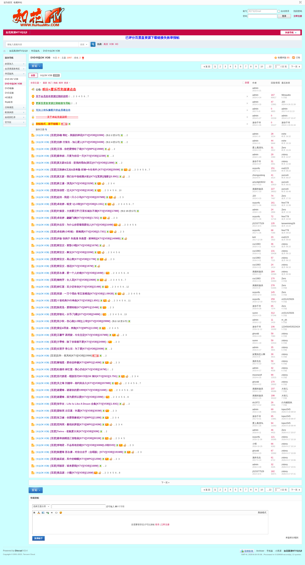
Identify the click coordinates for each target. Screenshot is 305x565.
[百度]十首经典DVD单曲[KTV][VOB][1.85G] (74, 300)
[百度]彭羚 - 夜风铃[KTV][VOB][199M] (71, 355)
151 (273, 168)
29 (272, 154)
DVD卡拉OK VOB (51, 51)
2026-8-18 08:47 (289, 419)
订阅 (298, 57)
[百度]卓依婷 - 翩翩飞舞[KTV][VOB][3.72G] (74, 217)
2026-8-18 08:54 (289, 412)
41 (272, 175)
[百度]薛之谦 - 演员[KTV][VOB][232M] (72, 183)
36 (272, 244)
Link (47, 512)
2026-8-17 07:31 (289, 474)
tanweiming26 (288, 223)
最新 (45, 83)
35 (272, 347)
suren (255, 313)
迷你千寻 (256, 122)
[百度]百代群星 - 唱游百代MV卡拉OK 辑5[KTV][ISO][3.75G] (83, 376)
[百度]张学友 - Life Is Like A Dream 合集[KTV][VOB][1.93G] (84, 403)
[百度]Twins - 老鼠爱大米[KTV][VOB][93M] (74, 431)
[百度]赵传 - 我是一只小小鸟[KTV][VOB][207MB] (77, 197)
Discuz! (19, 550)
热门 (50, 83)
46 (272, 430)
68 (272, 230)
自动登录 (285, 11)
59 (272, 333)
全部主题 (35, 83)
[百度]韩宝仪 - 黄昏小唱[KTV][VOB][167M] (74, 245)
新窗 (247, 82)
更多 (66, 83)
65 (272, 306)
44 (272, 141)
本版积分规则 (292, 537)
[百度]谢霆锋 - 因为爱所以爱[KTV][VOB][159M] (76, 396)
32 (272, 368)
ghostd (255, 333)
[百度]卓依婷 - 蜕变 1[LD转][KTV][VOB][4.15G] (77, 204)
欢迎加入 (9, 64)
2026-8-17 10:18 (289, 439)
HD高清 (8, 97)
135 (273, 223)
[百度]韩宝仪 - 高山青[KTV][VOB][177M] (73, 259)
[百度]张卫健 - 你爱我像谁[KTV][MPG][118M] (75, 417)
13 (125, 314)
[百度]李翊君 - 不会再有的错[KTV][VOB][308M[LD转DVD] (82, 445)
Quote (52, 512)
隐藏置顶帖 (247, 96)
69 (272, 409)
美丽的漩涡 (257, 189)
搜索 (82, 44)
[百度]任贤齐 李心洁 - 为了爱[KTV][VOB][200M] (77, 348)
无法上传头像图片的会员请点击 (53, 110)
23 (272, 237)
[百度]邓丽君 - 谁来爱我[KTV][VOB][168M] (74, 465)
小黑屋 (278, 551)
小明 (254, 444)
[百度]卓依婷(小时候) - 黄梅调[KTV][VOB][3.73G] (78, 231)
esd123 (285, 168)
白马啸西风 (287, 402)
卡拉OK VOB (49, 75)
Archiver (260, 551)
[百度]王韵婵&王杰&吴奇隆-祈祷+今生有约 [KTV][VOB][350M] (85, 169)
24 (272, 209)
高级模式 (262, 512)
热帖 (55, 83)
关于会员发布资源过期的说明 (52, 96)
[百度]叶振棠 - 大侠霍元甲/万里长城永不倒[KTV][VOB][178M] (84, 210)
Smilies (60, 512)
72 (272, 216)
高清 (106, 44)
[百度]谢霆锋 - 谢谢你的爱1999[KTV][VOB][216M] (78, 390)
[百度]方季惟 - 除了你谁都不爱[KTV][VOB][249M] (78, 341)
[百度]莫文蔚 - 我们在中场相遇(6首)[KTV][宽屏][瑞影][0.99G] (84, 176)
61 (272, 457)
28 (272, 134)
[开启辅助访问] (297, 2)
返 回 (207, 66)
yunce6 (285, 175)
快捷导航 (289, 32)
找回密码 (298, 11)
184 (273, 271)
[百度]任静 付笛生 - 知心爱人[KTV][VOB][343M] (77, 142)
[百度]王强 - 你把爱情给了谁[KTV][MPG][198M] (77, 148)
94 (272, 423)
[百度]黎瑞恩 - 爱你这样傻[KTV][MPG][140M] (75, 362)
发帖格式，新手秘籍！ (48, 123)
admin (255, 88)
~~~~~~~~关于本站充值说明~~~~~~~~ (57, 117)
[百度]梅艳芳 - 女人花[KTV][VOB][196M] (73, 279)
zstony (285, 154)
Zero (284, 147)
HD (116, 44)
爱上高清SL (258, 147)
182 (273, 471)
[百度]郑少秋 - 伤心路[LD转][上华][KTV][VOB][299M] (80, 321)
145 (273, 292)
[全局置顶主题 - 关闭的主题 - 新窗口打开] (33, 111)
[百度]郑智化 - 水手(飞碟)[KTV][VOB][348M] (75, 314)
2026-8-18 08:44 (289, 426)
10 (262, 66)
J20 (283, 102)
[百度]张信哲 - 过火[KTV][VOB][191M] (72, 190)
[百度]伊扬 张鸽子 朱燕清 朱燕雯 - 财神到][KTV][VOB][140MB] (85, 238)
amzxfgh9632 (258, 182)
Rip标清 (9, 102)
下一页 (294, 66)
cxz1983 (256, 244)
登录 (157, 524)
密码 (245, 16)
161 (273, 203)
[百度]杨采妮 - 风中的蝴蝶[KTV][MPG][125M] (75, 458)
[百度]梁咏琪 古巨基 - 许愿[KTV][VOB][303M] (76, 410)
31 (272, 147)
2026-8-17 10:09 (289, 453)
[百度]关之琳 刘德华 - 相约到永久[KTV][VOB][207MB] (80, 383)
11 (129, 300)
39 (272, 354)
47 (272, 102)
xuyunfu (256, 168)
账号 (245, 11)
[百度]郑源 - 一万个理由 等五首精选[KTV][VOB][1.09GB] (82, 293)
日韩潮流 (9, 107)
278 (273, 285)
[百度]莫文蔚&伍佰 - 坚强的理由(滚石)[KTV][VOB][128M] (82, 162)
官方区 (8, 122)
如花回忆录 (10, 117)
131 (273, 251)
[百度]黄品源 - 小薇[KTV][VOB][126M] (72, 472)
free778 (285, 203)
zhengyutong (258, 175)
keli (254, 237)
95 (272, 416)
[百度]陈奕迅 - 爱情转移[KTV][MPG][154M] (74, 307)
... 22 (269, 66)
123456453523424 (291, 327)
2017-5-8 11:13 (288, 111)
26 (272, 402)
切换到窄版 (300, 2)
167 (273, 95)
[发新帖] (36, 66)
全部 (33, 75)
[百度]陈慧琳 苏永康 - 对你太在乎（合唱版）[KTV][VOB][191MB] (86, 452)
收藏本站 (18, 2)
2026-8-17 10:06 (289, 460)
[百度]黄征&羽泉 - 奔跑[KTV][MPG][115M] (74, 328)
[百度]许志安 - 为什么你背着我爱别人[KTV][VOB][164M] (81, 224)
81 (272, 182)
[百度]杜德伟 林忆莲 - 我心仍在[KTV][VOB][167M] (78, 369)
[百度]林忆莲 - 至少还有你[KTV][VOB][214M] (75, 286)
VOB (111, 44)
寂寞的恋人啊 (258, 354)
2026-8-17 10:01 (289, 467)
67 (272, 450)
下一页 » (165, 482)
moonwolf (257, 375)
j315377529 (258, 223)
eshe (284, 134)
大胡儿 (285, 388)
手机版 (270, 551)
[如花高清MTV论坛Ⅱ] (38, 27)
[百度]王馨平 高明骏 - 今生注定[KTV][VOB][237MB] (79, 334)
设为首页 (8, 2)
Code (56, 512)
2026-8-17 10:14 (289, 446)
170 (273, 278)
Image (43, 512)
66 (272, 444)
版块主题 (40, 129)
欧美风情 (9, 112)
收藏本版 (283, 57)
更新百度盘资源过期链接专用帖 (53, 103)
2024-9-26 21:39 (289, 104)
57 (272, 258)
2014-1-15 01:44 (289, 125)
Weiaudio (286, 95)
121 (273, 437)
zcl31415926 (288, 299)
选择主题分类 (39, 506)
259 (273, 299)
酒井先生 (256, 361)
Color (38, 512)
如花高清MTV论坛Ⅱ (16, 32)
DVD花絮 (9, 93)
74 (272, 196)
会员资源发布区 (12, 68)
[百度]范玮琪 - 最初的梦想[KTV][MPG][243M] (75, 424)
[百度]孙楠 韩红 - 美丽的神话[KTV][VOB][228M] (77, 135)
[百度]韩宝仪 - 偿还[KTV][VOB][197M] (72, 266)
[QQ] (247, 551)
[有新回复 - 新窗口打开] (32, 136)
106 (273, 327)
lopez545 (286, 409)
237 (273, 388)
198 (273, 395)
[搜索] (92, 44)
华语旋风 (35, 51)
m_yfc (284, 320)
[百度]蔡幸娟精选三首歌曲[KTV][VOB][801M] (75, 438)
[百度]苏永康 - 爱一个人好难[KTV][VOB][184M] (76, 272)
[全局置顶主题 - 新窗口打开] (33, 97)
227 (273, 189)
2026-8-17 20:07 (289, 432)
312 (273, 313)
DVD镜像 (9, 88)
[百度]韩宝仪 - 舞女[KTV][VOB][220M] (72, 252)
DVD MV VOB (11, 79)
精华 (61, 83)
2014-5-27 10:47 (289, 118)
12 (127, 287)
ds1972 (256, 402)
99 (272, 375)
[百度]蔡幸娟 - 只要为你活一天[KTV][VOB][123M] (78, 155)
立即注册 (298, 16)
